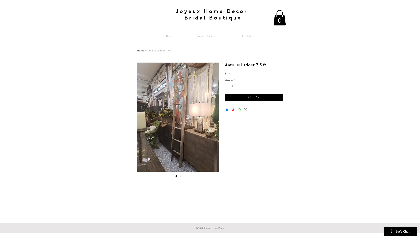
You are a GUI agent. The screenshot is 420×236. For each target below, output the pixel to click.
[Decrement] (227, 86)
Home (140, 50)
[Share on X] (246, 110)
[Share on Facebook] (227, 110)
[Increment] (237, 86)
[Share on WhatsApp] (239, 110)
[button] (279, 17)
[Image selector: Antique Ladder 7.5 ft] (176, 176)
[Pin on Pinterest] (233, 110)
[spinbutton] (232, 86)
